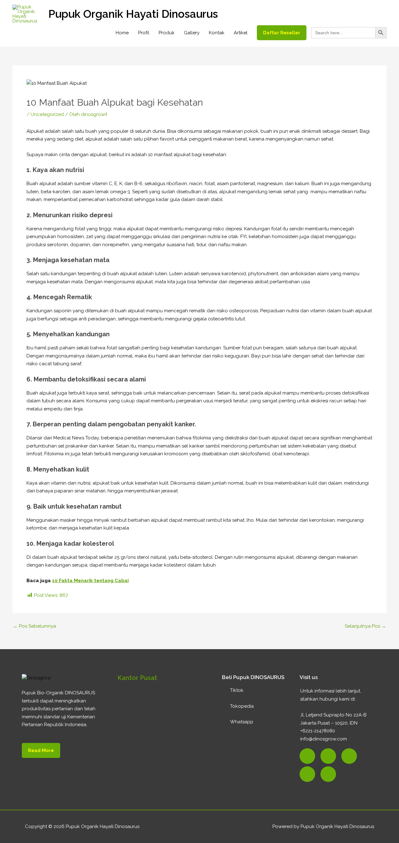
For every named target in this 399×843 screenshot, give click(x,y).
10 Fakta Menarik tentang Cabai (90, 580)
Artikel (241, 33)
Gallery (192, 33)
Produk (167, 33)
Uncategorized (47, 114)
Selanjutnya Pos (365, 626)
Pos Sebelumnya (34, 626)
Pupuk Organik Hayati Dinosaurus (133, 13)
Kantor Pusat (137, 678)
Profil (143, 33)
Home (122, 33)
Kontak (216, 33)
